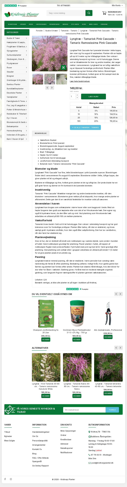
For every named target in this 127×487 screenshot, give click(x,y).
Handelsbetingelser (40, 432)
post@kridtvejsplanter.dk (102, 463)
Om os (35, 436)
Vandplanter (12, 97)
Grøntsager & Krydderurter (18, 80)
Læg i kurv (93, 97)
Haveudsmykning (14, 131)
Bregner (10, 76)
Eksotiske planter (14, 93)
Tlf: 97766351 (63, 5)
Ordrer (63, 435)
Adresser (64, 444)
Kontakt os (37, 449)
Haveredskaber (41, 24)
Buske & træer (13, 38)
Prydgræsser (12, 63)
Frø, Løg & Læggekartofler (18, 105)
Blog (34, 454)
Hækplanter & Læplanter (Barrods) (18, 42)
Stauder (10, 72)
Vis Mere (45, 340)
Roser (31, 24)
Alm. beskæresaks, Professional (108, 330)
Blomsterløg (12, 24)
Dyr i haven (75, 24)
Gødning (65, 24)
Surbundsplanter (14, 55)
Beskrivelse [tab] (41, 133)
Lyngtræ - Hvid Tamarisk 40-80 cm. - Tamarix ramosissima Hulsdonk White (46, 386)
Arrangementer (39, 445)
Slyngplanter (12, 51)
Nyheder (8, 436)
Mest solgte (9, 441)
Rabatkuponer (67, 448)
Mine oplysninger (68, 431)
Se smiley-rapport (40, 466)
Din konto (66, 424)
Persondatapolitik (40, 441)
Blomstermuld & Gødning (17, 122)
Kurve (84, 24)
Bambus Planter (13, 84)
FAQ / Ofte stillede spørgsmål (40, 459)
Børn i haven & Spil (15, 139)
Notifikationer (66, 452)
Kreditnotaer (66, 439)
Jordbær (23, 24)
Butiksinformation (99, 424)
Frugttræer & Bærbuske (17, 46)
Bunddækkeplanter (15, 89)
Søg (88, 13)
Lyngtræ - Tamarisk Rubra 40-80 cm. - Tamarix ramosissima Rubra (77, 386)
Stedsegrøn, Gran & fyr (17, 59)
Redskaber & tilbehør (16, 114)
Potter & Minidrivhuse (16, 110)
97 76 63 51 (95, 455)
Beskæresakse (54, 24)
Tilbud (7, 432)
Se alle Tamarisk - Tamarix (86, 127)
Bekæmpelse (12, 126)
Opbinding (104, 24)
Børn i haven (93, 24)
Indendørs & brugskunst (17, 135)
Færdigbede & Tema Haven (18, 101)
